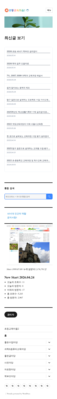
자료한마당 (9, 369)
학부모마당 (9, 376)
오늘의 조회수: (14, 282)
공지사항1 (12, 217)
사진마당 (8, 362)
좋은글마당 (9, 356)
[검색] (49, 196)
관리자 (10, 314)
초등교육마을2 (11, 328)
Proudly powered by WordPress (18, 393)
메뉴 (49, 10)
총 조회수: (12, 293)
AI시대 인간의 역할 (16, 213)
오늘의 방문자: (14, 285)
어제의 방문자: (14, 289)
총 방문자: (12, 297)
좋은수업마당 (11, 342)
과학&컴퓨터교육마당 (15, 349)
